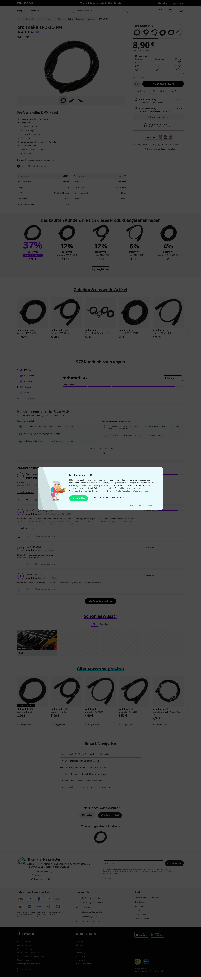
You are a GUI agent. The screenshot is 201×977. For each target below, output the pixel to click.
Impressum (131, 505)
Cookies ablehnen (100, 497)
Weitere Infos (118, 497)
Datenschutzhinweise (147, 505)
